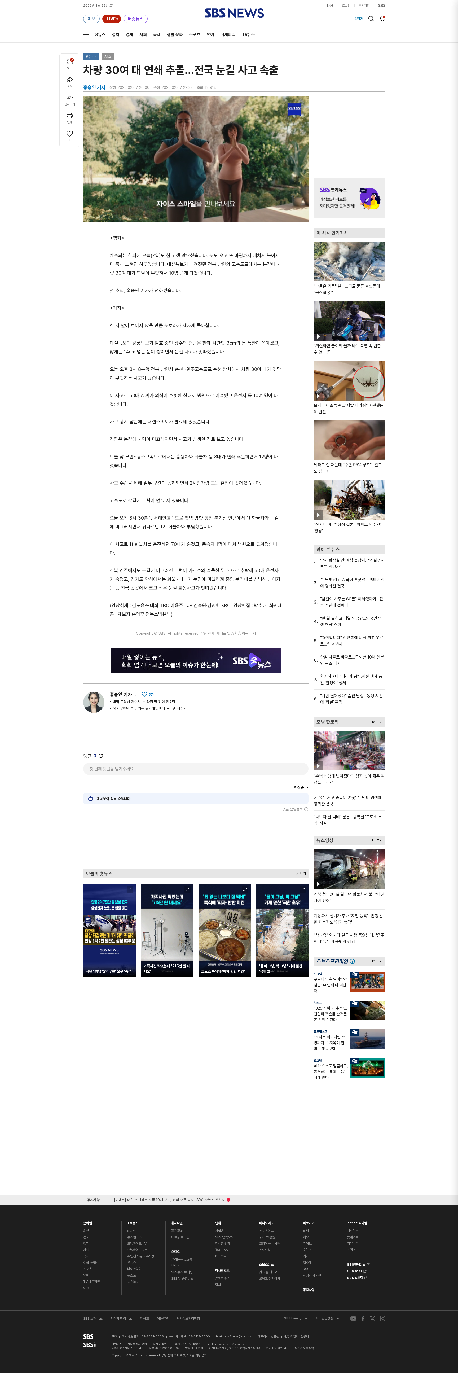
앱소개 (307, 1263)
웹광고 (144, 1319)
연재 (218, 1221)
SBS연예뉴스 (356, 1264)
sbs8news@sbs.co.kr (238, 1336)
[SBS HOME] (382, 5)
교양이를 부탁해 (269, 1243)
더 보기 (299, 872)
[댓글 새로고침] (100, 756)
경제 (129, 34)
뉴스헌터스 (134, 1237)
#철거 (359, 19)
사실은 (219, 1231)
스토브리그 (266, 1250)
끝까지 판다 (222, 1278)
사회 (143, 34)
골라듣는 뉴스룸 (181, 1259)
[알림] (382, 18)
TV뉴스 (248, 34)
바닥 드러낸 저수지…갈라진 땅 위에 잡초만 (144, 702)
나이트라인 (134, 1269)
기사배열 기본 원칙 (277, 1348)
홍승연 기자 (121, 694)
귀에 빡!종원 (267, 1237)
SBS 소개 (93, 1319)
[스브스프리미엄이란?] (353, 961)
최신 (86, 1231)
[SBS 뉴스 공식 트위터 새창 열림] (372, 1318)
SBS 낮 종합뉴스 (182, 1278)
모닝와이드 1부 (137, 1243)
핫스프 (318, 1003)
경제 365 (221, 1250)
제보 (306, 1237)
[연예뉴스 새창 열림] (349, 198)
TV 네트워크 (91, 1282)
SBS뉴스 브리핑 (182, 1272)
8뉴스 (100, 34)
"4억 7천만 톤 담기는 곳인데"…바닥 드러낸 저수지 (149, 708)
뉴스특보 (133, 1282)
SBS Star (354, 1270)
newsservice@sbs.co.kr (230, 1344)
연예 (210, 34)
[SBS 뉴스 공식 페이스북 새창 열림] (363, 1318)
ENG (330, 5)
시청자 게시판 (312, 1275)
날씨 (306, 1231)
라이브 (307, 1243)
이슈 (86, 1288)
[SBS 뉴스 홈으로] (234, 13)
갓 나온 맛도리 (268, 1272)
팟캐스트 (352, 1237)
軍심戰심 (177, 1231)
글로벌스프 (320, 1032)
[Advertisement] (196, 840)
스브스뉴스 (266, 1263)
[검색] (371, 18)
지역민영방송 (328, 1319)
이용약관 (163, 1319)
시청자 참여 (121, 1319)
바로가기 (308, 1221)
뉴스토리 (133, 1275)
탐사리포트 (222, 1269)
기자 (306, 1256)
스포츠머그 (266, 1231)
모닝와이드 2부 (137, 1250)
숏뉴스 (307, 1250)
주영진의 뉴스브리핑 (140, 1256)
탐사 (218, 1285)
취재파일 (228, 34)
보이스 (175, 1266)
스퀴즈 (351, 1250)
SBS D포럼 (355, 1277)
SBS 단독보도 (224, 1237)
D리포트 (220, 1256)
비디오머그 (266, 1221)
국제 (157, 34)
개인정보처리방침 (188, 1319)
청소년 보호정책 (304, 1348)
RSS (306, 1269)
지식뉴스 (352, 1231)
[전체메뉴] (86, 34)
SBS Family (296, 1319)
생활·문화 (175, 34)
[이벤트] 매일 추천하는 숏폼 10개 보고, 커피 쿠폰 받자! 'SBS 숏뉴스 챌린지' (170, 1199)
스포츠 (194, 34)
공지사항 (308, 1290)
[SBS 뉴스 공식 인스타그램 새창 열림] (382, 1318)
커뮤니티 (352, 1243)
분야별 (87, 1221)
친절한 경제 (222, 1243)
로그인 (346, 5)
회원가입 (364, 5)
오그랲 (318, 974)
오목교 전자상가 (269, 1278)
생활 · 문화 (90, 1263)
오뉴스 (131, 1263)
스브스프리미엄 (357, 1221)
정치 (115, 34)
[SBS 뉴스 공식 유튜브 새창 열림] (353, 1318)
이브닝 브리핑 (180, 1237)
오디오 (175, 1250)
